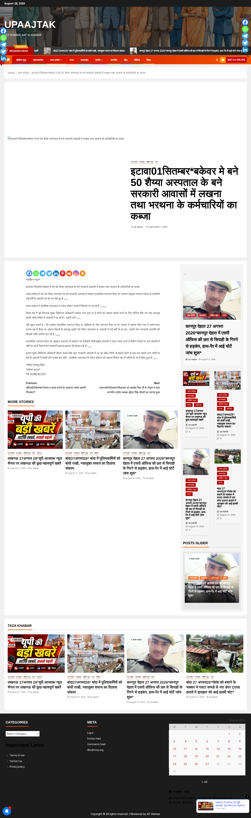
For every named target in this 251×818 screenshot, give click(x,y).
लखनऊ (39, 453)
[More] (83, 270)
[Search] (217, 60)
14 (218, 749)
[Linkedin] (56, 270)
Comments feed (96, 744)
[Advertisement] (125, 111)
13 (207, 749)
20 (207, 756)
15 (229, 749)
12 (196, 749)
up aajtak (138, 227)
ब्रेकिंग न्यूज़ (21, 60)
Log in (90, 732)
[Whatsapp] (36, 270)
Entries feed (94, 738)
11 (185, 749)
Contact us (16, 761)
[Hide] (1, 65)
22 (229, 756)
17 (174, 756)
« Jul (204, 781)
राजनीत (114, 60)
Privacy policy (17, 766)
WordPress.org (95, 750)
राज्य (72, 60)
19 (196, 756)
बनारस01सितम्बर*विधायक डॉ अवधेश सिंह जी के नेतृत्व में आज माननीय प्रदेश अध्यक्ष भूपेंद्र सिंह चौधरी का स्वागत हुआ (130, 387)
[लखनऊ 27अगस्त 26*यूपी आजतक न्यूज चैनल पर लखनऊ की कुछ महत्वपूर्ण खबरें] (35, 429)
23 (239, 756)
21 (218, 756)
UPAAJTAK (30, 24)
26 (196, 764)
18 (185, 756)
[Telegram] (43, 270)
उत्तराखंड (84, 60)
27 (207, 764)
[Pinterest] (63, 270)
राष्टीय (98, 60)
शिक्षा (149, 60)
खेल (125, 60)
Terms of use (17, 755)
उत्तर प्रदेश (55, 60)
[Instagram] (76, 270)
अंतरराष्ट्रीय (38, 60)
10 (174, 749)
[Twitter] (49, 270)
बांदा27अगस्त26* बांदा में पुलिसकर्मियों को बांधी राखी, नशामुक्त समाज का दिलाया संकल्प (62, 50)
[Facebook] (29, 270)
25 (185, 764)
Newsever (136, 814)
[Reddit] (69, 270)
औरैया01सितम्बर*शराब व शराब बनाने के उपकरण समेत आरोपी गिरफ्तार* (56, 387)
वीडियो (137, 60)
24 (174, 764)
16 (239, 749)
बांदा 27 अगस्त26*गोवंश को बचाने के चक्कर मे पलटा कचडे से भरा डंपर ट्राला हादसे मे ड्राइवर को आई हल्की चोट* (210, 591)
